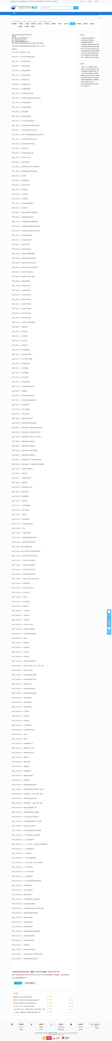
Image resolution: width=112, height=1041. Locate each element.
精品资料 (62, 16)
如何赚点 (21, 1029)
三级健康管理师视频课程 (87, 42)
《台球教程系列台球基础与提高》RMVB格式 (91, 71)
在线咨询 (109, 613)
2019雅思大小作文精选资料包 (88, 38)
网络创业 (22, 16)
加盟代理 (41, 1027)
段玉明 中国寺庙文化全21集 (87, 81)
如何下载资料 (61, 1027)
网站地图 (45, 1033)
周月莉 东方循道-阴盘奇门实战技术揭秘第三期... (92, 84)
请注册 (44, 971)
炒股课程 (30, 16)
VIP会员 (41, 1029)
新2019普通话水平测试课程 (87, 40)
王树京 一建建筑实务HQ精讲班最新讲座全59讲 (27, 1012)
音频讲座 (78, 16)
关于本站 (36, 1033)
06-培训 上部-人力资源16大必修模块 (24, 1006)
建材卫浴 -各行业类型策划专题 (23, 997)
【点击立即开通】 (65, 974)
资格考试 (29, 21)
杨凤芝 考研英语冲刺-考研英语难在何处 (25, 1003)
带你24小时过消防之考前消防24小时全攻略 (91, 48)
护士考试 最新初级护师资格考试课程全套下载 (91, 55)
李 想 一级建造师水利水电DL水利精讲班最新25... (92, 57)
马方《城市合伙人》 (85, 86)
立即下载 (19, 983)
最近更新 (86, 16)
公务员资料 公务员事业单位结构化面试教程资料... (92, 53)
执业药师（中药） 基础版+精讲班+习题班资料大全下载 (30, 1009)
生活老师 (38, 16)
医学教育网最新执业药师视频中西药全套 (90, 51)
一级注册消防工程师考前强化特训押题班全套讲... (92, 44)
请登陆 (32, 971)
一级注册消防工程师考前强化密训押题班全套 (91, 46)
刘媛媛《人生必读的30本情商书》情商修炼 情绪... (92, 69)
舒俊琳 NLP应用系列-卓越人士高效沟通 (90, 75)
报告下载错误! (30, 983)
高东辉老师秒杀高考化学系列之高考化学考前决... (92, 77)
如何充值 (80, 1029)
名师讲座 (14, 16)
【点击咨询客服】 (19, 978)
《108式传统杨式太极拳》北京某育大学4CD (91, 73)
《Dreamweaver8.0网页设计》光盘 (89, 66)
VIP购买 (94, 16)
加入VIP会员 (109, 622)
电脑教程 (46, 16)
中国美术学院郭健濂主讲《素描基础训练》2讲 (92, 79)
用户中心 (82, 1)
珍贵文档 (70, 16)
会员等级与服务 (61, 1029)
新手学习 (21, 1027)
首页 (14, 13)
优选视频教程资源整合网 (17, 21)
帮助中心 (40, 1033)
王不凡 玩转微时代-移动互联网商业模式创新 (27, 1000)
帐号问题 (80, 1027)
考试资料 (54, 16)
